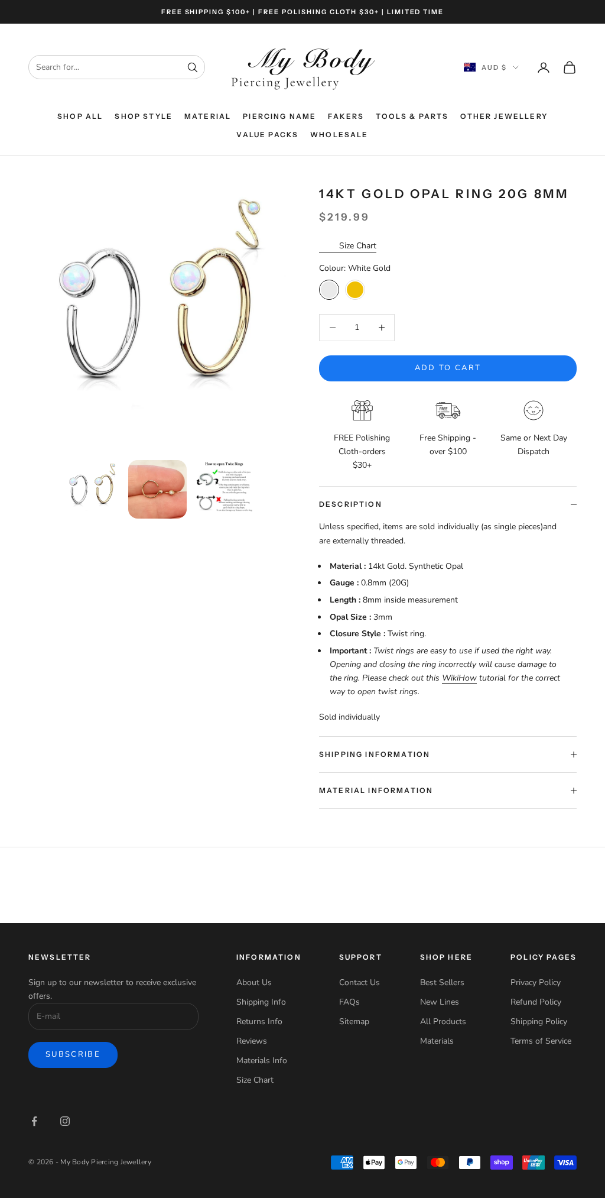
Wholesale (339, 134)
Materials (437, 1041)
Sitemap (354, 1021)
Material (207, 116)
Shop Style (144, 116)
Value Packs (267, 134)
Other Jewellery (503, 116)
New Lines (439, 1002)
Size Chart (357, 245)
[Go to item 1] (91, 489)
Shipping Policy (538, 1021)
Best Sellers (442, 982)
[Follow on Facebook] (34, 1121)
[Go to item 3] (223, 489)
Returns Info (259, 1021)
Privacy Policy (535, 982)
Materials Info (261, 1060)
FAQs (349, 1002)
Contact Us (359, 982)
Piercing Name (279, 116)
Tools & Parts (412, 116)
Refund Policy (535, 1002)
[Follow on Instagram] (65, 1121)
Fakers (346, 116)
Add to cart (448, 367)
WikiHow (459, 678)
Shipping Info (261, 1002)
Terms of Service (540, 1041)
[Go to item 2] (158, 489)
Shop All (80, 116)
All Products (443, 1021)
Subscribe (72, 1054)
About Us (254, 982)
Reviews (251, 1041)
